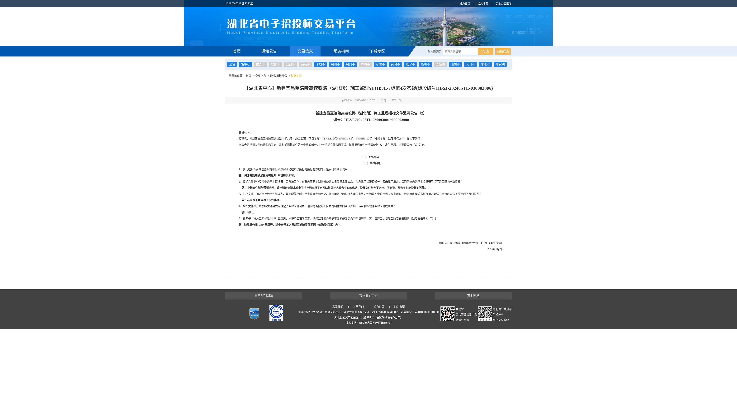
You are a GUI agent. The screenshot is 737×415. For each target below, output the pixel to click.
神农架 (500, 64)
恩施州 (440, 64)
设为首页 (464, 3)
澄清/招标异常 (278, 75)
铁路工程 (296, 75)
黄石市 (305, 64)
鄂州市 (365, 64)
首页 (237, 51)
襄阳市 (275, 64)
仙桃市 (455, 64)
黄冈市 (395, 64)
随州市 (425, 64)
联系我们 (337, 306)
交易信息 (305, 51)
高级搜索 (503, 51)
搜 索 (485, 51)
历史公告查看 (504, 3)
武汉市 (260, 64)
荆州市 (335, 64)
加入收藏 (483, 3)
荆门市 (350, 64)
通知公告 (269, 51)
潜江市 (485, 64)
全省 (232, 64)
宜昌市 (290, 64)
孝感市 (380, 64)
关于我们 (358, 306)
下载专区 (377, 51)
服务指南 (341, 51)
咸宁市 (410, 64)
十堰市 (320, 64)
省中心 (245, 64)
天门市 (470, 64)
